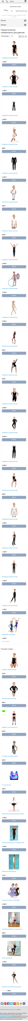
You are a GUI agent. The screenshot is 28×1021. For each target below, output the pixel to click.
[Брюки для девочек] (14, 948)
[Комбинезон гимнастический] (14, 48)
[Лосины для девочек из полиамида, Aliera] (14, 833)
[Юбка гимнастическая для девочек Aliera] (14, 804)
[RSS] (18, 1003)
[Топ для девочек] (14, 775)
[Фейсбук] (8, 1003)
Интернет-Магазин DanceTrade (9, 1009)
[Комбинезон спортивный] (14, 624)
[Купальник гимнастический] (14, 660)
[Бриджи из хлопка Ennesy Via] (14, 717)
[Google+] (5, 1003)
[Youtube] (21, 1003)
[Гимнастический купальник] (14, 861)
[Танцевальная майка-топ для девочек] (14, 919)
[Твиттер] (11, 1003)
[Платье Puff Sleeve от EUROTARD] (14, 890)
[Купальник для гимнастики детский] (14, 977)
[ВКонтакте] (2, 1003)
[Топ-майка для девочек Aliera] (14, 746)
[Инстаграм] (24, 1003)
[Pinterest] (15, 1003)
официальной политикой (6, 1016)
